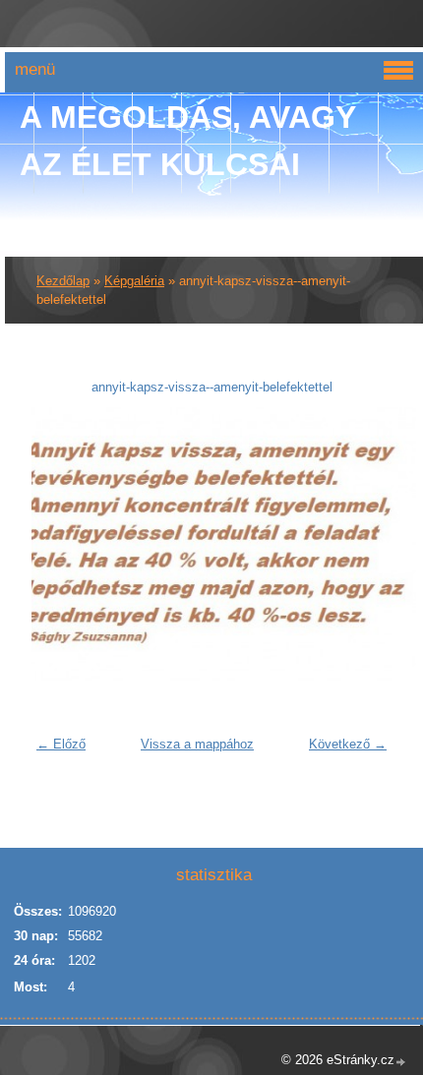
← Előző (61, 744)
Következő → (348, 744)
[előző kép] (58, 544)
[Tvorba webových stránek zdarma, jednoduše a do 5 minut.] (401, 1061)
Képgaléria (134, 280)
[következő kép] (364, 544)
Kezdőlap (63, 280)
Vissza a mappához (197, 744)
